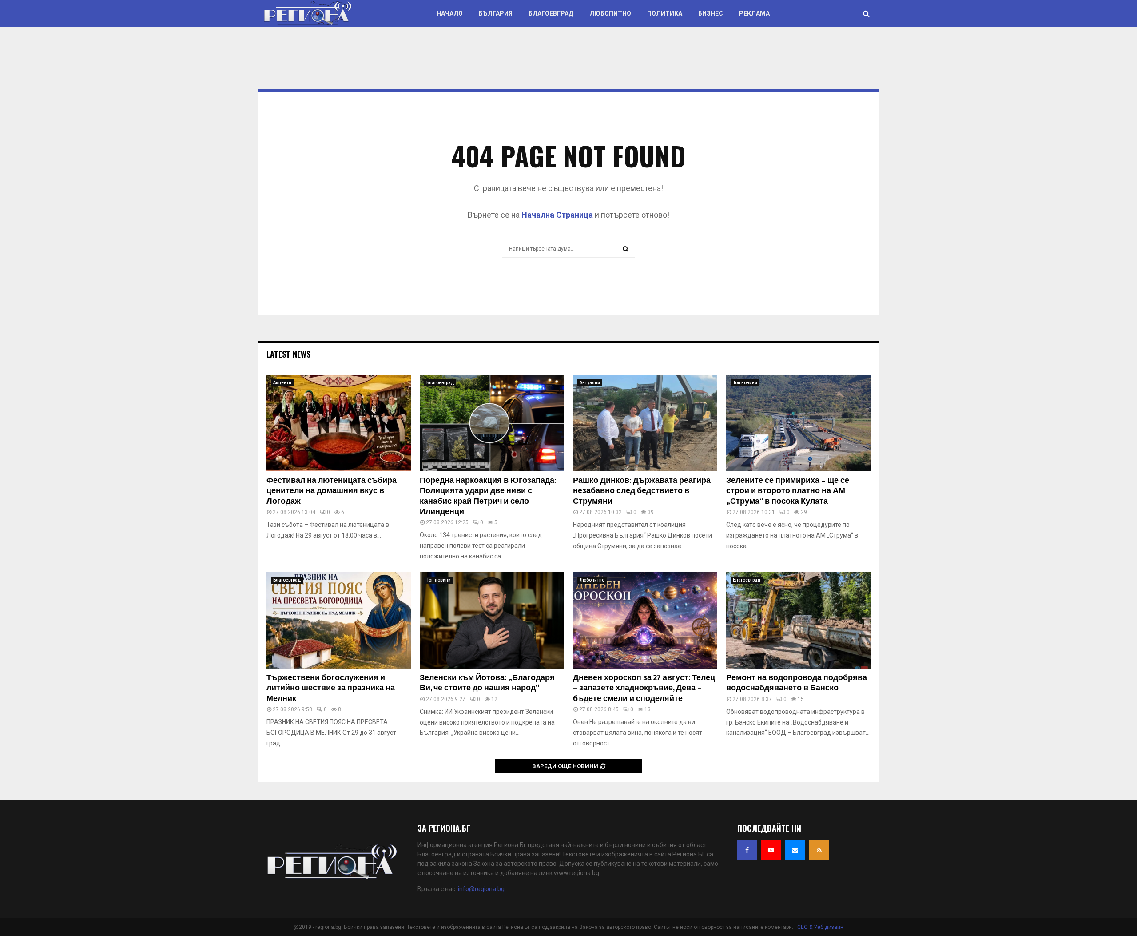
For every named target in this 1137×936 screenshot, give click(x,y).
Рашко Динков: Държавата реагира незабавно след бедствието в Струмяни (642, 491)
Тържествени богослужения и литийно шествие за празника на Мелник (330, 688)
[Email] (795, 850)
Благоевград (551, 13)
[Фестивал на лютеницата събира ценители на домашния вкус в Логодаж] (338, 423)
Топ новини (745, 382)
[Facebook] (747, 850)
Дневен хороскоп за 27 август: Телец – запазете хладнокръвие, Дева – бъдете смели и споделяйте (644, 688)
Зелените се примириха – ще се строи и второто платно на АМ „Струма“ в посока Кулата (787, 491)
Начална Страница (557, 214)
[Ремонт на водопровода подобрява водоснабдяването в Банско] (798, 620)
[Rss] (819, 850)
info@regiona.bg (481, 888)
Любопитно (610, 13)
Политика (664, 13)
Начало (450, 13)
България (496, 13)
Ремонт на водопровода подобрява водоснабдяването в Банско (796, 683)
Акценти (282, 382)
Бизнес (710, 13)
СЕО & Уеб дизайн (820, 927)
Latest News (288, 354)
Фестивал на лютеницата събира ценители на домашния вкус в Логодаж (331, 491)
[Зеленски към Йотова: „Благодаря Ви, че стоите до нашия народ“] (492, 620)
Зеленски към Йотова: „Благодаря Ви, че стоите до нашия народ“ (487, 683)
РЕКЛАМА (754, 13)
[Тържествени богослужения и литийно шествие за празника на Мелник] (338, 620)
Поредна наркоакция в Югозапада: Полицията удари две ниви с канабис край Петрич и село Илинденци (488, 496)
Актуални (590, 382)
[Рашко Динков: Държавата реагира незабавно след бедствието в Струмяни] (645, 423)
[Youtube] (771, 850)
